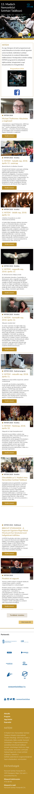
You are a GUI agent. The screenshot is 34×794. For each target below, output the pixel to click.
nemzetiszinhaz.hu (10, 775)
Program (7, 716)
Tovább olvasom (9, 136)
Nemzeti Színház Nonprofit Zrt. (15, 787)
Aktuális (7, 713)
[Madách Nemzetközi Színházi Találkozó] (29, 7)
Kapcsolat (7, 722)
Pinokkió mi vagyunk (10, 579)
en (25, 34)
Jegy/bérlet (8, 719)
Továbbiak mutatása (17, 615)
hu (20, 34)
